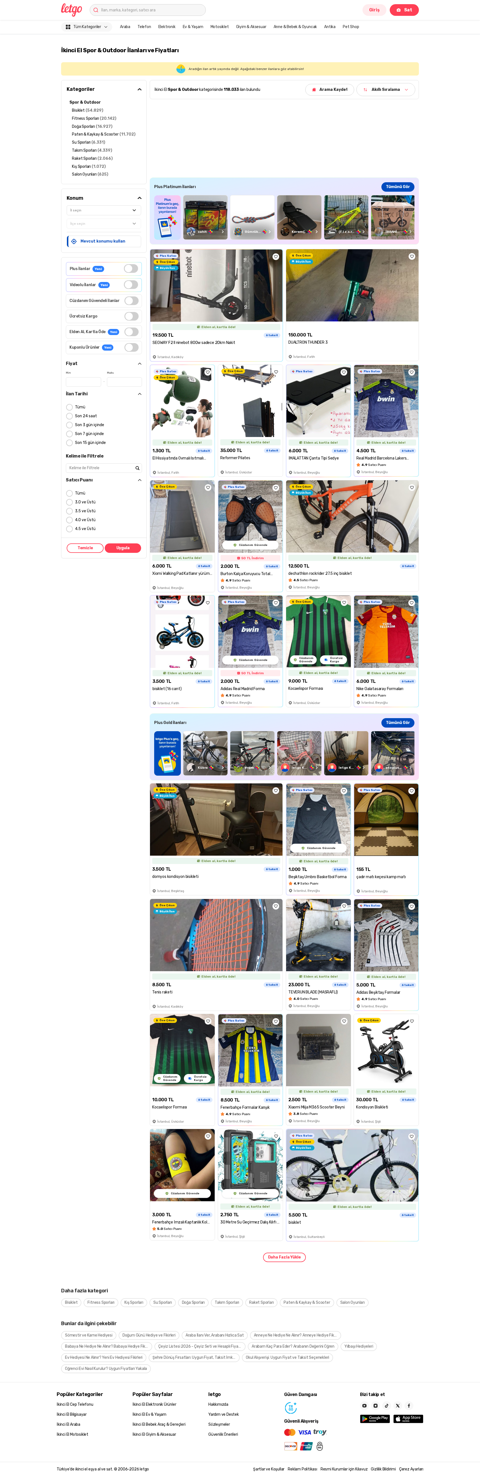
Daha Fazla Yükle (284, 1257)
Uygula (123, 548)
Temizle (85, 548)
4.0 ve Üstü (85, 520)
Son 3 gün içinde (89, 425)
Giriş (374, 10)
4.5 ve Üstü (85, 528)
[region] (284, 217)
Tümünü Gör (398, 186)
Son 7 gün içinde (89, 433)
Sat (408, 10)
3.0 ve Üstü (85, 502)
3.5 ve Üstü (85, 511)
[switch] (131, 268)
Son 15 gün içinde (90, 442)
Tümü (80, 407)
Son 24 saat (86, 416)
